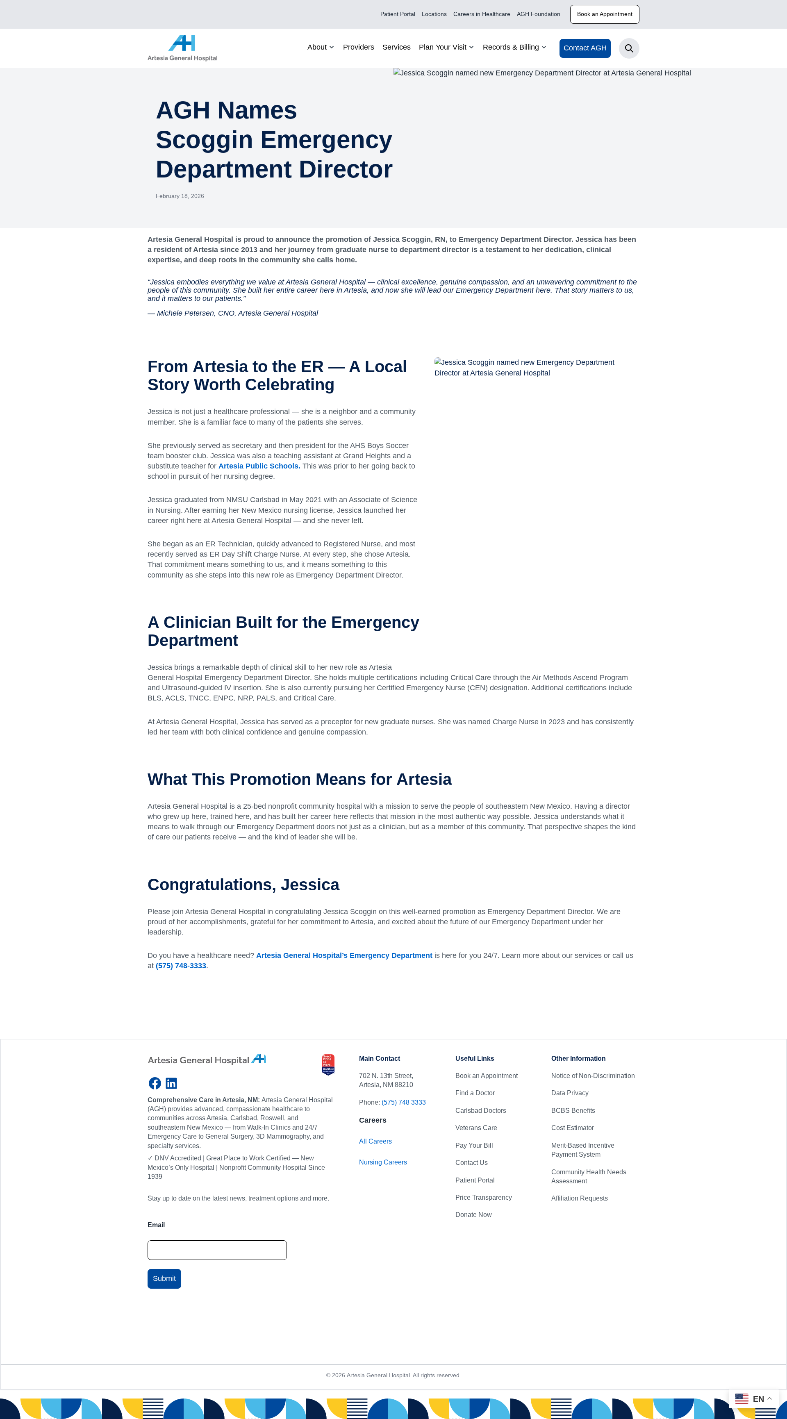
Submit (164, 1278)
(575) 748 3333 (404, 1102)
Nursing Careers (383, 1162)
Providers (358, 47)
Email (156, 1224)
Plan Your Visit (442, 47)
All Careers (375, 1141)
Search (629, 48)
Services (396, 47)
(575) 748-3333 (181, 966)
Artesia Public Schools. (259, 466)
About (317, 47)
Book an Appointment (604, 14)
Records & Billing (511, 47)
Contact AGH (585, 48)
